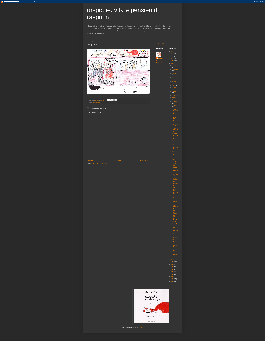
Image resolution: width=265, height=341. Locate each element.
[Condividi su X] (112, 100)
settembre (175, 77)
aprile (174, 95)
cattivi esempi (175, 236)
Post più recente (92, 160)
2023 (172, 58)
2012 (172, 279)
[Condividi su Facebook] (114, 100)
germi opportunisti (175, 124)
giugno (174, 87)
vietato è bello (174, 240)
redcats (160, 58)
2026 (172, 51)
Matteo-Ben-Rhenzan (175, 118)
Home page (118, 160)
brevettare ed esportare (175, 170)
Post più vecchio (145, 160)
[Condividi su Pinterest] (116, 100)
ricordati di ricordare (175, 130)
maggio (174, 91)
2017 (172, 267)
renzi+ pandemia (97, 102)
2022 (172, 61)
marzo (174, 97)
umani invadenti (175, 207)
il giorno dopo (174, 164)
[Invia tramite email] (108, 100)
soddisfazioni (175, 196)
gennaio (174, 105)
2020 (172, 259)
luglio (174, 85)
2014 (172, 274)
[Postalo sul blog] (110, 100)
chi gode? (174, 223)
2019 (172, 262)
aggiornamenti (175, 184)
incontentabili (175, 249)
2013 (172, 276)
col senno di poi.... (175, 141)
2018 (172, 264)
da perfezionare (175, 254)
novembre (175, 69)
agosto (174, 81)
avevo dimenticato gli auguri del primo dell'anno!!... (175, 216)
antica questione (175, 245)
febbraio (174, 101)
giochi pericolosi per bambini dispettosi (175, 229)
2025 (172, 53)
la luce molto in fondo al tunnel (175, 147)
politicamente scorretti (175, 160)
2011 (172, 281)
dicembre (174, 65)
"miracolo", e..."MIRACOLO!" (175, 136)
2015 (172, 271)
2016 (172, 269)
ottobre (174, 73)
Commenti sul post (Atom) (99, 163)
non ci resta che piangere (175, 190)
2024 (172, 56)
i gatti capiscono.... (175, 201)
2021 (172, 63)
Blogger (140, 327)
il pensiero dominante (175, 180)
